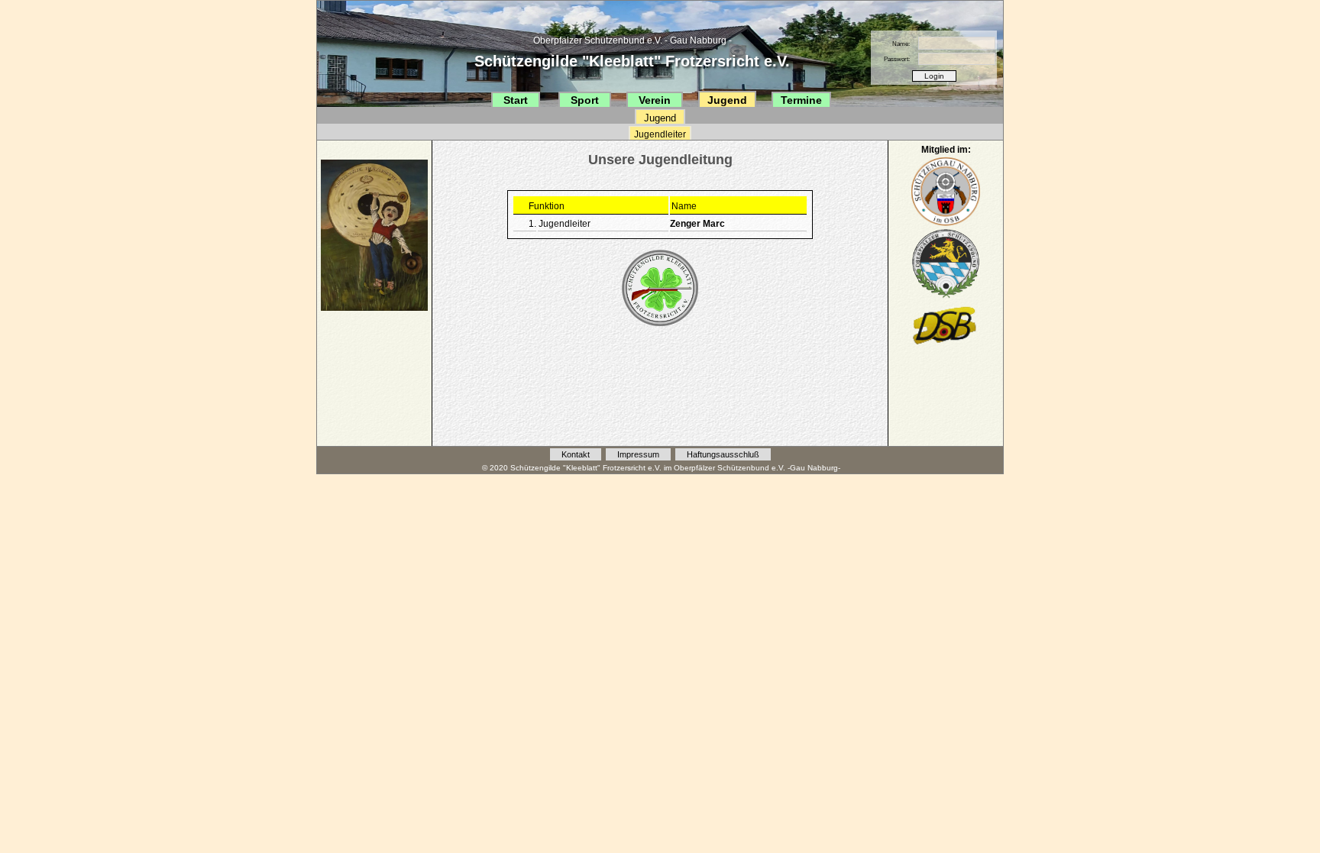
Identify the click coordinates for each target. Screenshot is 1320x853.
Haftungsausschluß (723, 454)
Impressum (638, 454)
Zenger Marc (697, 223)
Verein (655, 100)
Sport (585, 100)
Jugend (727, 100)
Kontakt (575, 454)
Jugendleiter (660, 134)
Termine (801, 100)
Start (515, 100)
